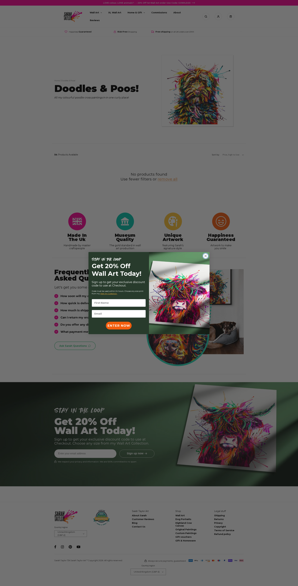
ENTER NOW (118, 325)
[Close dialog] (205, 256)
